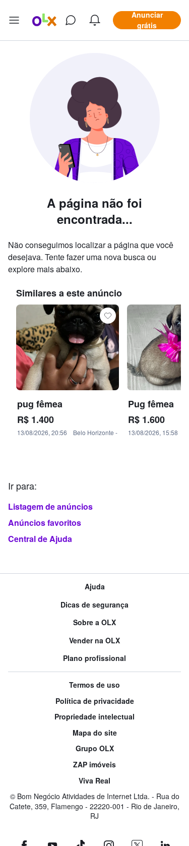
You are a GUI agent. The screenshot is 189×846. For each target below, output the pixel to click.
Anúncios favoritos (44, 522)
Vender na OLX (94, 640)
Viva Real (94, 780)
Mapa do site (95, 733)
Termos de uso (94, 685)
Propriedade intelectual (94, 716)
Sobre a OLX (94, 622)
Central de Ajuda (40, 539)
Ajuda (95, 586)
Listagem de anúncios (50, 506)
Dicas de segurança (94, 605)
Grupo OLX (95, 748)
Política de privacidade (94, 701)
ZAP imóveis (94, 764)
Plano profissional (94, 658)
